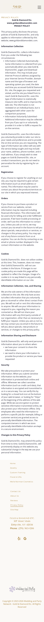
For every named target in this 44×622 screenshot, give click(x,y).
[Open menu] (39, 7)
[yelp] (19, 539)
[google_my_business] (25, 539)
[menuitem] (22, 463)
